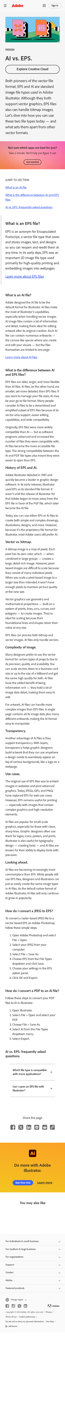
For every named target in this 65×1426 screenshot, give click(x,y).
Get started (32, 162)
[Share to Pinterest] (36, 1127)
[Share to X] (20, 1127)
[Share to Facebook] (12, 1127)
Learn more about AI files (21, 357)
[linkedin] (25, 1306)
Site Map (50, 1321)
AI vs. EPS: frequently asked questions (29, 207)
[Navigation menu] (5, 5)
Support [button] (10, 1264)
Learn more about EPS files (24, 276)
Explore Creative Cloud (32, 69)
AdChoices (12, 1326)
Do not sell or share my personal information (25, 1321)
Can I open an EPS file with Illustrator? (28, 1088)
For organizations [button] (14, 1256)
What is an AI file (16, 187)
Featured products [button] (15, 1288)
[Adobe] (17, 5)
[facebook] (7, 1306)
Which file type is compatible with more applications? (30, 1072)
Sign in (54, 5)
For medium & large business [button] (21, 1249)
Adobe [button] (9, 1280)
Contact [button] (9, 1272)
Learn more (44, 1182)
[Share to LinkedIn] (28, 1127)
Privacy (49, 1312)
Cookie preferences (27, 1317)
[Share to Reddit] (44, 1127)
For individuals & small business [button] (22, 1241)
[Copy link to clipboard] (52, 1127)
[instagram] (13, 1306)
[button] (44, 5)
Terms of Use (11, 1317)
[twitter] (19, 1306)
